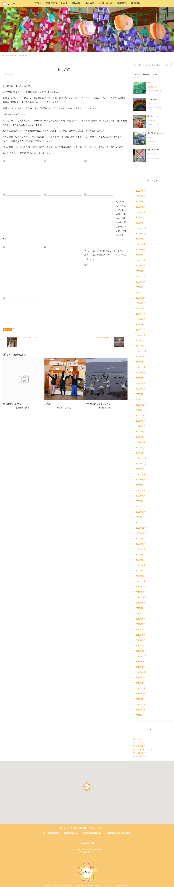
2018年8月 (140, 672)
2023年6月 (140, 373)
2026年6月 (140, 202)
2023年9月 (140, 362)
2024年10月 (141, 298)
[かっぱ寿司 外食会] (23, 379)
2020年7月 (140, 549)
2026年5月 (140, 207)
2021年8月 (140, 480)
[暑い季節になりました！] (139, 138)
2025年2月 (140, 276)
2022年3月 (140, 448)
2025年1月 (140, 282)
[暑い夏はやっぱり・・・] (139, 121)
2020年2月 (140, 576)
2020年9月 (140, 539)
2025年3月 (140, 271)
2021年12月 (141, 458)
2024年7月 (140, 314)
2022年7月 (140, 426)
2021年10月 (141, 469)
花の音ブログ (152, 137)
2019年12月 (141, 587)
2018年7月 (140, 678)
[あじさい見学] (139, 104)
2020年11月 (141, 528)
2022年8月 (140, 421)
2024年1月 (140, 346)
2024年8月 (140, 309)
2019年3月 (140, 635)
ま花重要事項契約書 (69, 833)
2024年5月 (140, 325)
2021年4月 (140, 501)
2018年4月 (140, 694)
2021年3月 (140, 507)
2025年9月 (140, 244)
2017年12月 (141, 715)
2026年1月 (140, 223)
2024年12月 (141, 287)
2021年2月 (140, 512)
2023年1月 (140, 400)
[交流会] (65, 379)
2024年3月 (140, 335)
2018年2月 (140, 704)
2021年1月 (140, 517)
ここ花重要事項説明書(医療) (90, 833)
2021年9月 (140, 474)
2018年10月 (141, 662)
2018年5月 (140, 688)
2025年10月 (141, 239)
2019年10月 (141, 597)
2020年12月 (141, 523)
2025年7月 (140, 255)
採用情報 (135, 3)
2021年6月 (140, 490)
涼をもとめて (152, 82)
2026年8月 (140, 191)
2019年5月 (140, 624)
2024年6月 (140, 319)
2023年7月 (140, 367)
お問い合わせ (106, 3)
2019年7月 (140, 614)
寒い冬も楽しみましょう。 (98, 404)
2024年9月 (140, 303)
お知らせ (139, 739)
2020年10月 (141, 533)
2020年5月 (140, 560)
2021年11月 (141, 464)
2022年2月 (140, 453)
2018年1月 (140, 710)
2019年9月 (140, 603)
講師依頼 (122, 3)
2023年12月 (141, 351)
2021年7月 (140, 485)
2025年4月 (140, 266)
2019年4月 (140, 630)
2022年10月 (141, 416)
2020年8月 (140, 544)
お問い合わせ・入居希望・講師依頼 (72, 828)
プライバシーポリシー (96, 828)
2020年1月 (140, 581)
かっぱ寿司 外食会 (12, 404)
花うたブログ (152, 104)
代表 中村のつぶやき (56, 3)
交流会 (47, 404)
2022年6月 (140, 432)
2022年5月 (140, 437)
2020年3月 (140, 571)
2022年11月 (141, 410)
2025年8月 (140, 250)
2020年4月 (140, 565)
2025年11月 (141, 234)
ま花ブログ (7, 329)
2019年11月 (141, 592)
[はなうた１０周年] (139, 155)
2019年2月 (140, 640)
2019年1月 (140, 646)
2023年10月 (141, 357)
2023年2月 (140, 394)
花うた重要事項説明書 (51, 833)
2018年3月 (140, 699)
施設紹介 (76, 3)
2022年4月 (140, 442)
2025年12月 (141, 228)
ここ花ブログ (152, 87)
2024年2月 (140, 341)
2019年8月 (140, 608)
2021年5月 (140, 496)
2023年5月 (140, 378)
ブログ (37, 3)
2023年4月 (140, 383)
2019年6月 (140, 619)
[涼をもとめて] (139, 88)
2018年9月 (140, 667)
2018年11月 (141, 656)
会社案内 (90, 3)
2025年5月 (140, 260)
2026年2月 (140, 218)
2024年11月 (141, 293)
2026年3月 (140, 212)
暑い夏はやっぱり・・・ (155, 116)
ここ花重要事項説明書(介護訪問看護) (117, 833)
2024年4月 (140, 330)
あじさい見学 (152, 99)
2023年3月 (140, 389)
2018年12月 (141, 651)
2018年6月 (140, 683)
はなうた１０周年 (153, 150)
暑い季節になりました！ (155, 133)
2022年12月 (141, 405)
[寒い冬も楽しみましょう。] (107, 379)
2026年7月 (140, 196)
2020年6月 (140, 555)
